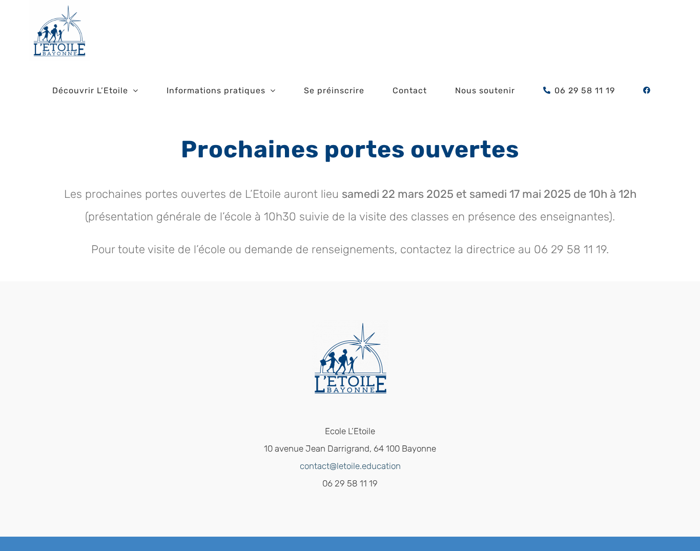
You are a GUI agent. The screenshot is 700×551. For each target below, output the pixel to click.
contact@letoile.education (350, 466)
